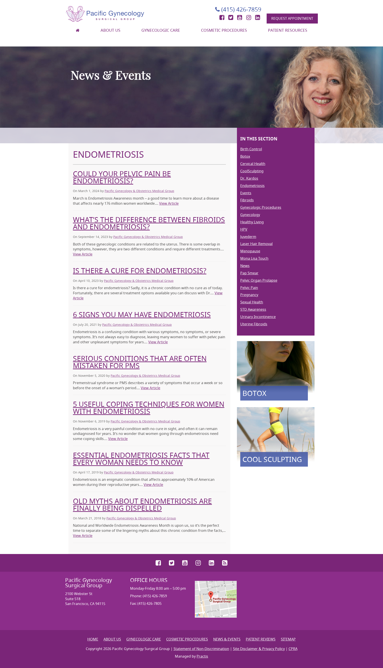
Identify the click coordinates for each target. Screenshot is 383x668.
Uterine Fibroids (253, 324)
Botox (245, 156)
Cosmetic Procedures (224, 30)
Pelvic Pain (249, 287)
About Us (110, 30)
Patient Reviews (261, 639)
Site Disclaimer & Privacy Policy (259, 648)
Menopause (250, 251)
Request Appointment (292, 18)
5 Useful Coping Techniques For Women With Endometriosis (148, 407)
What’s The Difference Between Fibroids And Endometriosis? (149, 223)
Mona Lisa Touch (254, 258)
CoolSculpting (252, 171)
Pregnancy (249, 294)
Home (92, 639)
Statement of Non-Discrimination (201, 648)
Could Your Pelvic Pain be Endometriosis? (122, 177)
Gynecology (250, 214)
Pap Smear (249, 273)
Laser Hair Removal (256, 243)
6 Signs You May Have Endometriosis (142, 314)
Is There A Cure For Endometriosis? (139, 270)
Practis (202, 656)
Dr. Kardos (249, 178)
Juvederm (248, 236)
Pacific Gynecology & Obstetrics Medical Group (139, 191)
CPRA (293, 648)
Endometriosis (252, 185)
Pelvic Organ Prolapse (258, 280)
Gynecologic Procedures (260, 207)
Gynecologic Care (160, 30)
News (245, 265)
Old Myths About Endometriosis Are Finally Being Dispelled (142, 504)
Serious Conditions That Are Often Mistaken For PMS (140, 362)
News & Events (226, 639)
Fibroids (247, 200)
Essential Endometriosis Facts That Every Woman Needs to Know (141, 458)
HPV (243, 229)
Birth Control (251, 149)
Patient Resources (287, 30)
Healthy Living (252, 222)
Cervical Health (252, 163)
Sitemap (288, 639)
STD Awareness (253, 309)
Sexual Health (251, 302)
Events (245, 193)
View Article (169, 203)
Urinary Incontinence (258, 316)
